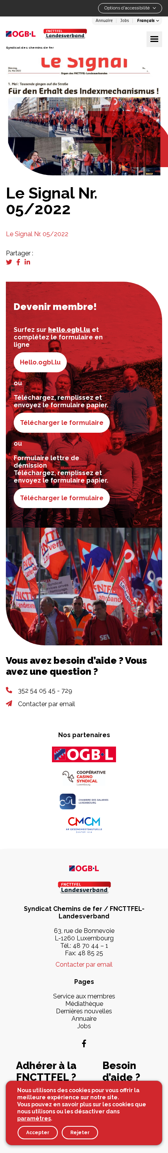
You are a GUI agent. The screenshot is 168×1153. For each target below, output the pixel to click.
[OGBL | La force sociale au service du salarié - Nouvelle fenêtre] (84, 868)
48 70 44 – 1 (90, 945)
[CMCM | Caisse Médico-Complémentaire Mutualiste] (84, 825)
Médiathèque (84, 1003)
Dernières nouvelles (84, 1011)
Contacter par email (46, 704)
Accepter (37, 1132)
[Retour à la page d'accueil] (65, 33)
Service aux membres (84, 996)
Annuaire (104, 21)
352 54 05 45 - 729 (45, 690)
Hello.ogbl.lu (40, 362)
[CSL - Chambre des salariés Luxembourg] (84, 801)
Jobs (124, 21)
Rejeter (79, 1132)
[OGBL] (84, 754)
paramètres (34, 1118)
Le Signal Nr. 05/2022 (37, 234)
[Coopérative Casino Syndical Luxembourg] (84, 778)
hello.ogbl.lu (69, 329)
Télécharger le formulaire (62, 422)
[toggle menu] (154, 39)
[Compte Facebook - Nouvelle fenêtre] (84, 1043)
